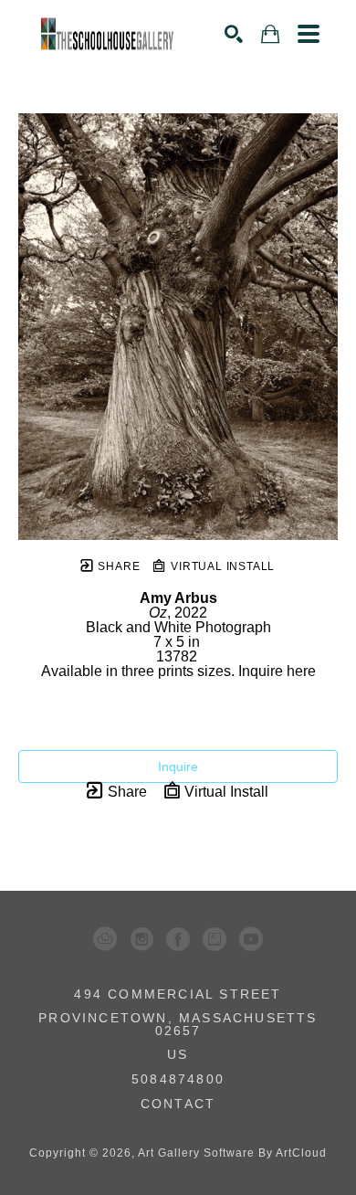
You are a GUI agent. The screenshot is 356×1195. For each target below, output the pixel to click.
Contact (178, 1103)
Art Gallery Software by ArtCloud (232, 1153)
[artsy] (214, 939)
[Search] (234, 34)
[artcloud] (105, 939)
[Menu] (308, 34)
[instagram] (141, 939)
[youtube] (251, 939)
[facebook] (178, 939)
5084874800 (178, 1079)
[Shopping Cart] (270, 34)
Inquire (178, 766)
